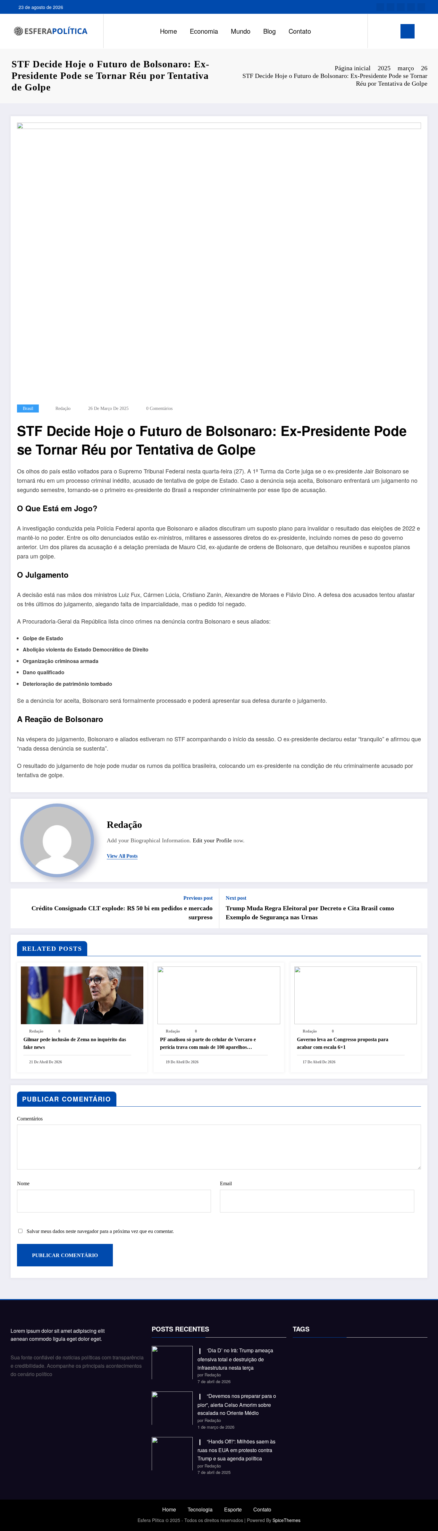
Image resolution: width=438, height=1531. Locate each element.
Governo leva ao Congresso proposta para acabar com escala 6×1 (342, 1043)
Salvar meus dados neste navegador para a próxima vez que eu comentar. (100, 1231)
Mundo (240, 31)
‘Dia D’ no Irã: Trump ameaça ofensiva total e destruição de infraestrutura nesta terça (235, 1359)
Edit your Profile (212, 840)
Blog (269, 31)
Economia (204, 31)
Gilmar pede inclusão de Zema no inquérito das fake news (74, 1043)
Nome (23, 1183)
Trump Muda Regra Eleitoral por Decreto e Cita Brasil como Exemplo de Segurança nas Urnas (310, 913)
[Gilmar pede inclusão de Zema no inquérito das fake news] (82, 994)
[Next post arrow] (418, 908)
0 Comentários (159, 408)
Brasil (28, 408)
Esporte (233, 1509)
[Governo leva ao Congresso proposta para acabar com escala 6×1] (355, 994)
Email (226, 1183)
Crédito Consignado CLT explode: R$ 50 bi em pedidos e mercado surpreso (122, 913)
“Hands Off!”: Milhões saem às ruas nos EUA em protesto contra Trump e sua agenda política (236, 1450)
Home (168, 31)
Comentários (30, 1118)
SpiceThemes (286, 1520)
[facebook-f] (380, 7)
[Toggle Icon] (407, 31)
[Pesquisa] (379, 31)
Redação (63, 408)
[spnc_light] (391, 31)
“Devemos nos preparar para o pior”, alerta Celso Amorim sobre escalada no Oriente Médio (237, 1404)
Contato (300, 31)
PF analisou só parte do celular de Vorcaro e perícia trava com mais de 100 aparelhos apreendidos (208, 1044)
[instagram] (411, 7)
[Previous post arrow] (19, 908)
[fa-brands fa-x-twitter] (390, 7)
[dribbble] (401, 7)
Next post (236, 898)
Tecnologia (200, 1509)
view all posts (122, 856)
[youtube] (421, 7)
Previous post (198, 898)
